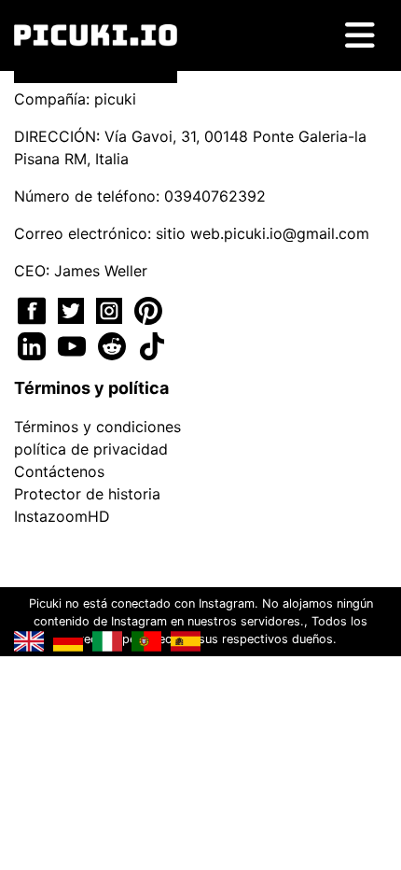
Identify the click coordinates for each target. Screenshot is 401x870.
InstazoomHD (62, 516)
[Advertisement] (200, 307)
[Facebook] (34, 309)
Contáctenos (59, 471)
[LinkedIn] (34, 344)
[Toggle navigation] (360, 35)
